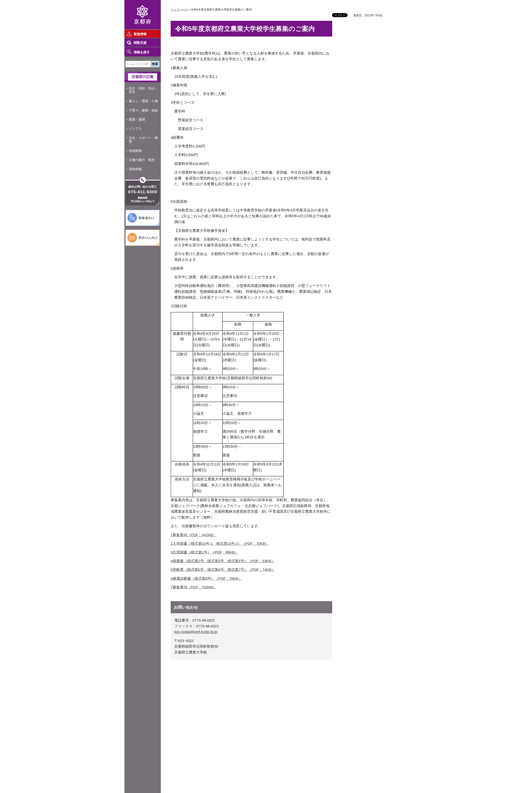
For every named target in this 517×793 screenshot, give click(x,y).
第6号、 (221, 570)
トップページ (179, 9)
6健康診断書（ (182, 579)
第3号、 (221, 561)
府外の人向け (148, 237)
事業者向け (146, 218)
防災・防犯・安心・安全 (143, 90)
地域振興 (135, 150)
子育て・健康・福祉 (143, 110)
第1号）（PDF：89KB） (218, 552)
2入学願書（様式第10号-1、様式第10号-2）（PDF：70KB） (220, 544)
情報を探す (142, 52)
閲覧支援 (140, 42)
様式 (194, 552)
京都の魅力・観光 (142, 160)
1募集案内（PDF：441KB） (193, 535)
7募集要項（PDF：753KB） (193, 587)
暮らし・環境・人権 (143, 101)
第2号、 (200, 561)
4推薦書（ (179, 561)
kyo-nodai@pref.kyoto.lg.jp (195, 632)
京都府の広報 (142, 77)
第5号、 (200, 570)
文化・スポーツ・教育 (143, 139)
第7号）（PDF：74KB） (255, 570)
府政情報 (135, 169)
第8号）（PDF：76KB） (222, 579)
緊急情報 (140, 34)
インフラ (135, 128)
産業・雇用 (137, 119)
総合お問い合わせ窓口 (142, 186)
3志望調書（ (181, 552)
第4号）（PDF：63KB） (255, 561)
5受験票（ (179, 570)
